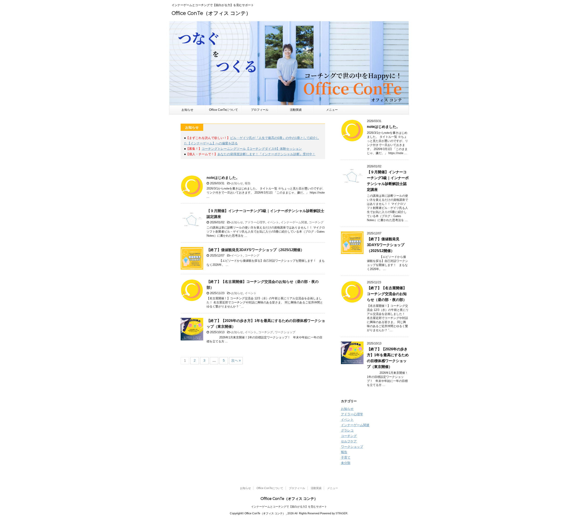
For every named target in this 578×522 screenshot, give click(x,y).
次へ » (236, 360)
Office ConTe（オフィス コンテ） (211, 13)
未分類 (345, 463)
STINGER (341, 513)
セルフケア (349, 441)
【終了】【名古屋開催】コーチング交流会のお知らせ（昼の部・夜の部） (387, 294)
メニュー (332, 109)
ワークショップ (285, 332)
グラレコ (347, 430)
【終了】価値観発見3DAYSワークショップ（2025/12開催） (255, 250)
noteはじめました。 (223, 178)
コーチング (316, 222)
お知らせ (187, 109)
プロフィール (259, 109)
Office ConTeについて (223, 109)
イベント (273, 222)
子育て (345, 457)
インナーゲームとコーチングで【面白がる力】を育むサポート (289, 506)
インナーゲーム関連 (294, 222)
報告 (248, 183)
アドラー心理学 (255, 222)
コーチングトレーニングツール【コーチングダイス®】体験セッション (252, 148)
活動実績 (296, 109)
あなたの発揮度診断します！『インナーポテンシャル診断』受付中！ (266, 154)
